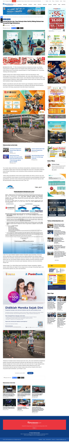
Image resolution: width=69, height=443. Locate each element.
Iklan (50, 1)
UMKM (59, 4)
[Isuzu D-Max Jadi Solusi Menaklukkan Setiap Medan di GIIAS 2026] (24, 402)
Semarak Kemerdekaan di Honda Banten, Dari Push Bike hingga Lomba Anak (38, 157)
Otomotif (30, 4)
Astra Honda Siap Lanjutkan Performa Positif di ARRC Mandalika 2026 (37, 394)
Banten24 (63, 4)
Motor (11, 16)
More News (57, 260)
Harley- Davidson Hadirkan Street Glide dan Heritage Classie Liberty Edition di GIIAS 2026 (24, 394)
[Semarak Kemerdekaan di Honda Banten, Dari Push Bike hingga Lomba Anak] (28, 157)
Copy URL (30, 373)
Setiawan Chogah (55, 164)
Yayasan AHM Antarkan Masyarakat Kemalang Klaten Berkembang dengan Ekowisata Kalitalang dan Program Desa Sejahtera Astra (38, 409)
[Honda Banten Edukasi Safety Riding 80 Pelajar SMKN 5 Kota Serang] (6, 150)
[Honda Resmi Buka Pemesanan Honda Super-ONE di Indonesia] (9, 402)
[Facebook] (52, 170)
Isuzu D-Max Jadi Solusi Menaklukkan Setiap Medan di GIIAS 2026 (23, 408)
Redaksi (47, 1)
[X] (2, 19)
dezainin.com (64, 439)
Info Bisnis (20, 4)
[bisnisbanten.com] (9, 4)
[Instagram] (56, 170)
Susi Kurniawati (7, 25)
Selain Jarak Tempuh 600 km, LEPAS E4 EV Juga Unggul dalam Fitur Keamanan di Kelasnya (9, 394)
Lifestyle (39, 4)
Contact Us (53, 439)
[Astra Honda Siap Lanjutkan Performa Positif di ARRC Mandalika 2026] (38, 389)
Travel (35, 4)
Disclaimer (57, 1)
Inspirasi (50, 4)
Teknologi (45, 4)
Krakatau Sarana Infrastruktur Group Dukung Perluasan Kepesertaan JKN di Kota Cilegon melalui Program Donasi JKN (60, 233)
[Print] (2, 22)
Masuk (64, 1)
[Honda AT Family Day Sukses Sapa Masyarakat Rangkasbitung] (28, 150)
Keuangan (25, 4)
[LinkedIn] (53, 170)
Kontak (61, 1)
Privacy (53, 1)
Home (5, 16)
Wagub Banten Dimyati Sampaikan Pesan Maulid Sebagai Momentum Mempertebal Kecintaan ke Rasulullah (59, 240)
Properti (55, 4)
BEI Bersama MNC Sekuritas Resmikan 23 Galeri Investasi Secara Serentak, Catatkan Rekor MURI (33, 1)
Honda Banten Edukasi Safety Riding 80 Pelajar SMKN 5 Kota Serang (15, 150)
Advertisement (48, 439)
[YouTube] (55, 170)
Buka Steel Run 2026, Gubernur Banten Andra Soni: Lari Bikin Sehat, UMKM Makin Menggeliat (51, 320)
